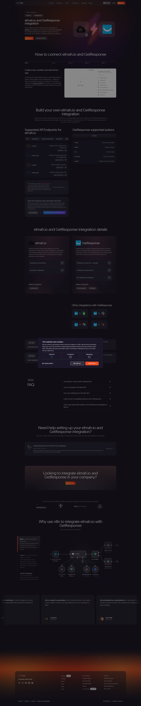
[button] (47, 363)
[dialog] (70, 353)
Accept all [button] (92, 363)
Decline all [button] (77, 363)
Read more (50, 350)
